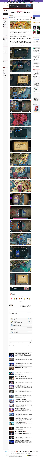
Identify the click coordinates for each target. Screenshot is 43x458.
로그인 (38, 2)
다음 (25, 445)
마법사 (7, 39)
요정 (4, 39)
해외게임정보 (4, 73)
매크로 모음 (5, 21)
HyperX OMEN (4, 75)
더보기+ (39, 53)
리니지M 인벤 (6, 10)
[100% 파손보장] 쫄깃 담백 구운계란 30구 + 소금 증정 (37, 72)
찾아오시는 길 (29, 453)
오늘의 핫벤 (4, 62)
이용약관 (16, 453)
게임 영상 (4, 74)
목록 (9, 345)
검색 (7, 16)
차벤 (3, 70)
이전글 (13, 345)
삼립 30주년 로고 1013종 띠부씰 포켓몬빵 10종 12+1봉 (37, 74)
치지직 (3, 69)
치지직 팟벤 (4, 25)
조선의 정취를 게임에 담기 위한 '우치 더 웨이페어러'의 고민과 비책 (25, 306)
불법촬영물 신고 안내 (25, 453)
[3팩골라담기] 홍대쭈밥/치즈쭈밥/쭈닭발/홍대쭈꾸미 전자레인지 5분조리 (37, 73)
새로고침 (31, 340)
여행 (3, 72)
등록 (30, 342)
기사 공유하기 (20, 301)
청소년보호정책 (22, 453)
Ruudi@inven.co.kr (12, 15)
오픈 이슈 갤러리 (4, 61)
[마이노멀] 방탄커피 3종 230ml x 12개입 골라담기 (37, 71)
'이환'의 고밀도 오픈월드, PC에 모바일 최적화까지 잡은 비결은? (25, 305)
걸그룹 (3, 71)
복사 (14, 17)
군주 (4, 38)
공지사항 (31, 453)
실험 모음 (4, 22)
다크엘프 (4, 40)
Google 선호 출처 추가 (11, 17)
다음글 (11, 345)
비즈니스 (13, 453)
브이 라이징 (4, 76)
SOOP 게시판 (4, 26)
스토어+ (39, 22)
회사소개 (11, 453)
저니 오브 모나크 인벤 (5, 52)
